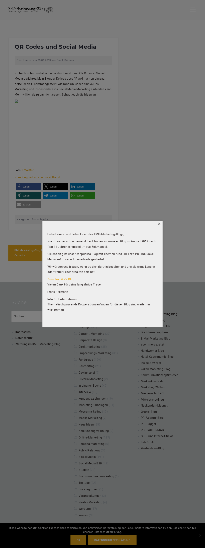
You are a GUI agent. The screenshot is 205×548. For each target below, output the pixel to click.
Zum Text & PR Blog (60, 279)
